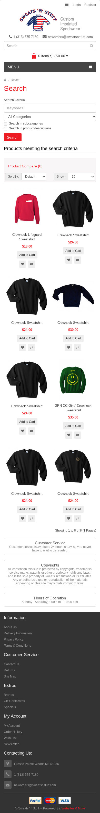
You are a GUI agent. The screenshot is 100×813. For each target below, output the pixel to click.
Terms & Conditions (17, 645)
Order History (13, 732)
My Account (12, 726)
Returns (9, 670)
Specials (10, 707)
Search (15, 79)
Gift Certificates (14, 701)
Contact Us (11, 664)
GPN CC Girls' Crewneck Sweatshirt (73, 408)
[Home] (5, 79)
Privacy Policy (13, 639)
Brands (9, 695)
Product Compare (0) (25, 166)
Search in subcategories (26, 123)
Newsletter (11, 744)
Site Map (10, 676)
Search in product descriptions (30, 128)
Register (90, 5)
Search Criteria (14, 100)
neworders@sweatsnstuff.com (70, 37)
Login (77, 5)
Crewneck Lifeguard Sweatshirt (27, 237)
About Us (10, 627)
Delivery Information (18, 633)
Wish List (10, 738)
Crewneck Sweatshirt (73, 235)
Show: (61, 176)
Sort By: (13, 176)
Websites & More (73, 808)
